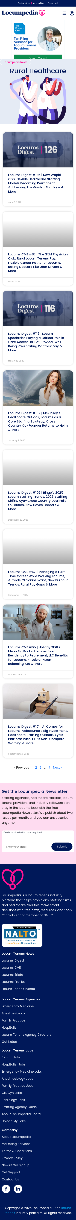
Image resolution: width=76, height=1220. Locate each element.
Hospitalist (9, 1027)
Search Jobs (11, 1057)
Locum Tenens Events (18, 989)
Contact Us (10, 1179)
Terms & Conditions (17, 1151)
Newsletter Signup (15, 1165)
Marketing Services (16, 1144)
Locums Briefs (12, 974)
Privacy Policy (12, 1158)
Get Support (11, 1172)
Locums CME (11, 967)
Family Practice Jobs (17, 1085)
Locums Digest (13, 960)
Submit (62, 846)
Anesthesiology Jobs (17, 1078)
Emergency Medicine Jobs (22, 1071)
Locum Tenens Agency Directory (26, 1034)
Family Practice (13, 1020)
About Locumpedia (16, 1137)
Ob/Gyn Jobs (12, 1093)
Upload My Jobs (14, 1121)
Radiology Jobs (13, 1100)
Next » (57, 767)
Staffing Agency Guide (19, 1107)
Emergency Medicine (18, 1006)
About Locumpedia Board (21, 1114)
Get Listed (9, 1042)
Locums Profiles (13, 982)
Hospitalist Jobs (13, 1064)
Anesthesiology (13, 1013)
